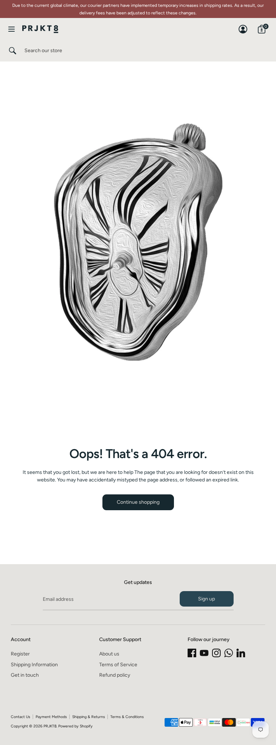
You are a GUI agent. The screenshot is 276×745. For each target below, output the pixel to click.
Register (20, 654)
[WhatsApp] (228, 653)
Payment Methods (51, 716)
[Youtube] (204, 653)
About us (109, 654)
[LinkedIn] (240, 653)
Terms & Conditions (127, 716)
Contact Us (20, 716)
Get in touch (25, 675)
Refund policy (114, 675)
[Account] (243, 26)
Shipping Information (34, 665)
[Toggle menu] (11, 29)
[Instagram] (216, 653)
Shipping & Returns (88, 716)
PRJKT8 (49, 726)
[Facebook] (192, 653)
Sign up (206, 599)
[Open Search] (12, 51)
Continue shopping (138, 502)
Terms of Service (118, 665)
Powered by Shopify (75, 726)
